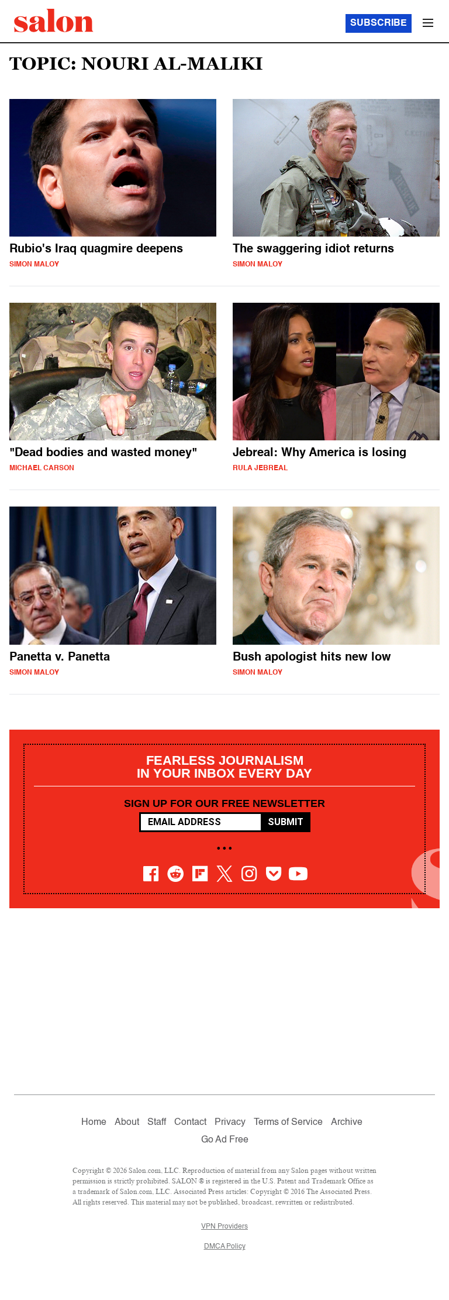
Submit (285, 821)
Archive (346, 1122)
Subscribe (378, 23)
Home (93, 1122)
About (127, 1122)
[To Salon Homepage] (54, 20)
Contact (190, 1122)
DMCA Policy (225, 1246)
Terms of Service (288, 1122)
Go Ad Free (224, 1140)
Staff (156, 1122)
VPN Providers (224, 1226)
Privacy (230, 1122)
